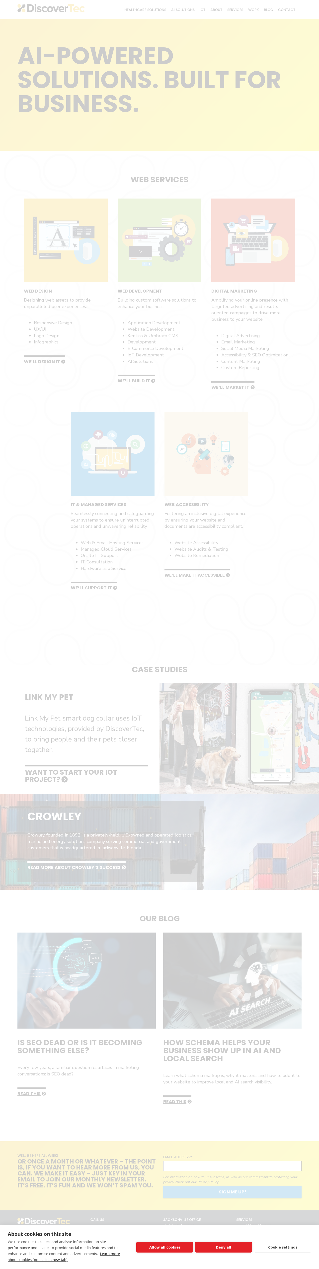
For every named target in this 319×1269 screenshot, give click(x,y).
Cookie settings (282, 1247)
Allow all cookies (164, 1247)
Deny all (223, 1247)
